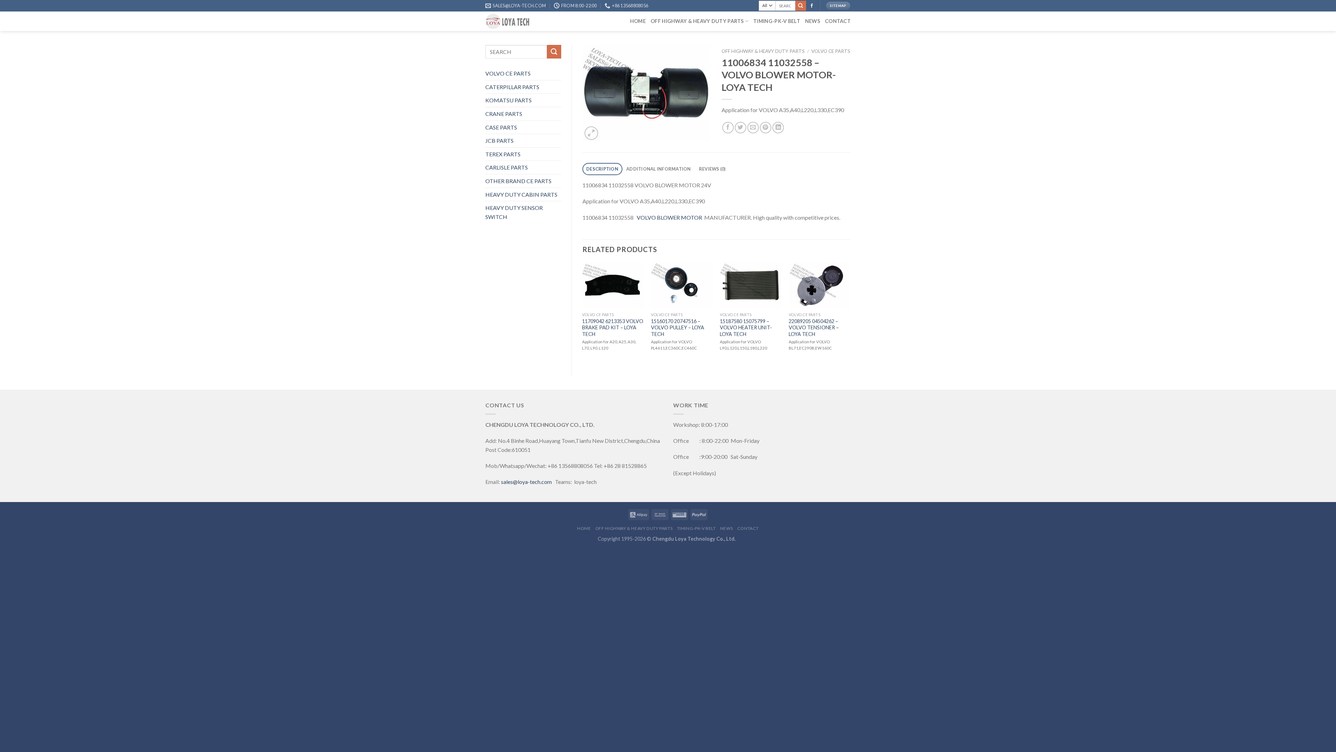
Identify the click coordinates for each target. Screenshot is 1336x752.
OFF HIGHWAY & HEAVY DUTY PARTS (697, 21)
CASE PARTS (501, 127)
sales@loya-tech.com (526, 481)
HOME (638, 21)
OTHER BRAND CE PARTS (518, 181)
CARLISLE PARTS (506, 167)
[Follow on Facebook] (812, 5)
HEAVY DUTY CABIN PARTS (521, 194)
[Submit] (800, 6)
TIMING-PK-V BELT (776, 21)
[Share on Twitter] (740, 127)
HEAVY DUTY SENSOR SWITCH (514, 212)
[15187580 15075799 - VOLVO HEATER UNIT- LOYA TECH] (751, 285)
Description (602, 169)
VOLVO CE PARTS (508, 73)
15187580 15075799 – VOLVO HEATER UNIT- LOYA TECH (746, 327)
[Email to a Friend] (753, 127)
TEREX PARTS (502, 154)
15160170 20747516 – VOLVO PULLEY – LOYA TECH (677, 327)
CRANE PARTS (503, 113)
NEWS (812, 21)
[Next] (850, 313)
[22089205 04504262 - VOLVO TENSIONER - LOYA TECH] (820, 285)
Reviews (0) (712, 169)
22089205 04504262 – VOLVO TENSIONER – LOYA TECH (814, 327)
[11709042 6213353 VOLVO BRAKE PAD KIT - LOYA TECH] (613, 285)
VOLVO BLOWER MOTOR (669, 217)
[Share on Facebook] (728, 127)
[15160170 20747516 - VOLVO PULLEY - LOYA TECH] (682, 285)
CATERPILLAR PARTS (512, 87)
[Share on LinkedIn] (778, 127)
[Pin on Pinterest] (765, 127)
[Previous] (583, 313)
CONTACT (838, 21)
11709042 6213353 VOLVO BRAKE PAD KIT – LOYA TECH (612, 327)
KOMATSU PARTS (508, 100)
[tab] (602, 169)
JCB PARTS (499, 140)
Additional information (658, 169)
